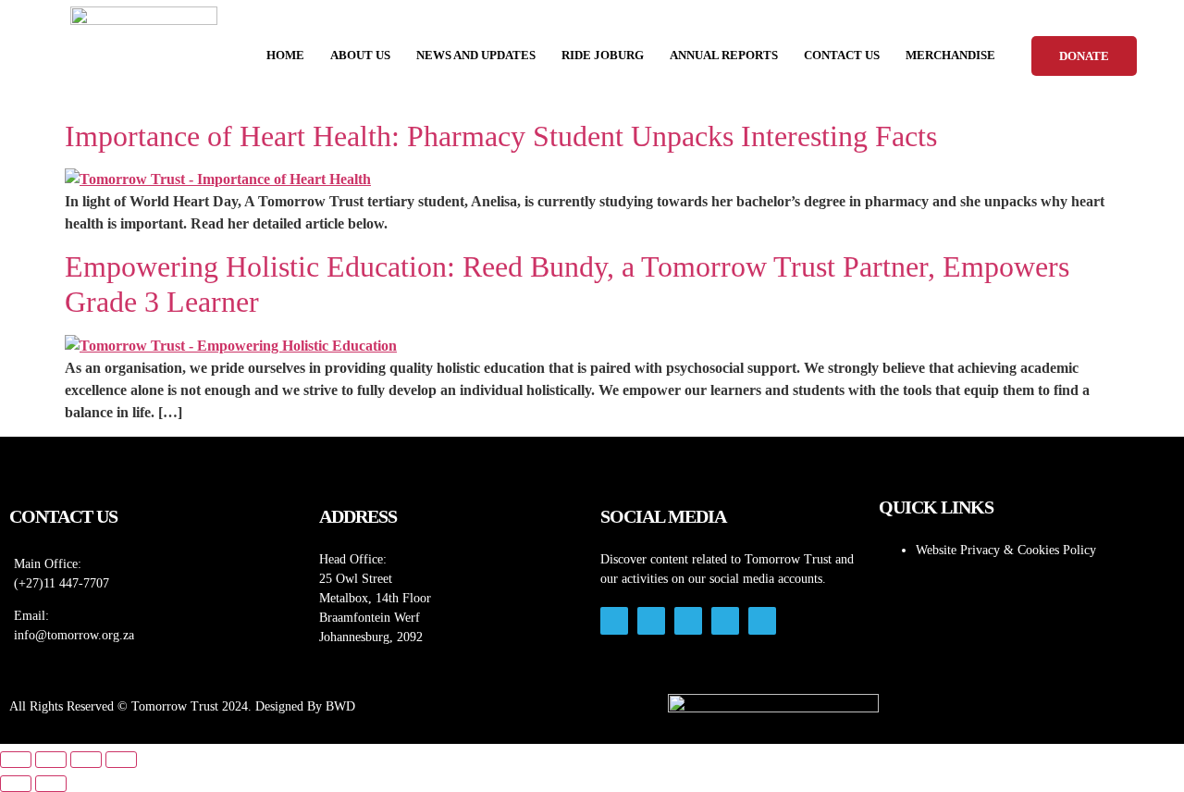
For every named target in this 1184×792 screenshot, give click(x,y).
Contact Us (842, 55)
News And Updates (476, 55)
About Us (360, 55)
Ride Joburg (602, 55)
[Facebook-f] (651, 621)
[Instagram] (614, 621)
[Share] (86, 759)
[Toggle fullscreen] (51, 759)
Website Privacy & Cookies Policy (1006, 550)
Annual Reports (724, 55)
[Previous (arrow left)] (15, 783)
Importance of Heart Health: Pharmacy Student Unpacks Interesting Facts (501, 136)
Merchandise (950, 55)
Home (285, 55)
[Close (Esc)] (121, 759)
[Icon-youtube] (725, 621)
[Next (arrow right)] (51, 783)
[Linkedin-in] (762, 621)
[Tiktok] (688, 621)
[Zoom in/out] (15, 759)
